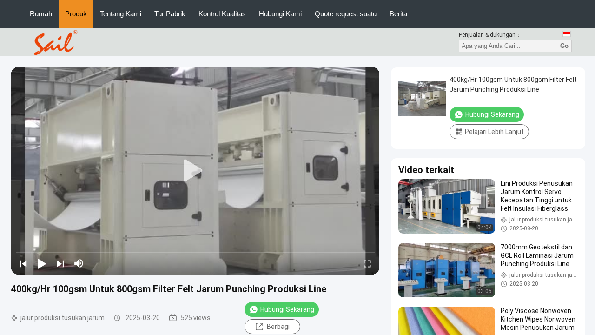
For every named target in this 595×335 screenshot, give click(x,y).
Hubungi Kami (280, 14)
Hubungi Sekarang (287, 309)
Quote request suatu (346, 14)
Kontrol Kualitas (222, 14)
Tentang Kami (120, 14)
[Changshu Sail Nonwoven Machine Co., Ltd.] (54, 41)
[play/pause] (42, 263)
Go (564, 45)
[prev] (23, 263)
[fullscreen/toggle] (367, 263)
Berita (398, 14)
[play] (195, 170)
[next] (60, 263)
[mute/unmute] (79, 263)
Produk (76, 14)
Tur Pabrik (169, 14)
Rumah (41, 14)
